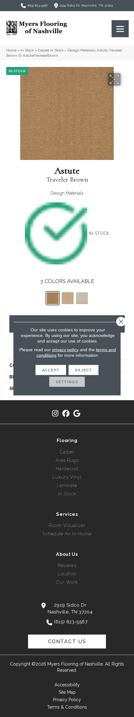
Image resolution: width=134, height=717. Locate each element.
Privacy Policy (67, 699)
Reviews (67, 565)
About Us (67, 554)
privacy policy (65, 349)
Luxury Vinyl (67, 477)
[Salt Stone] (82, 298)
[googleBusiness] (77, 414)
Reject (83, 370)
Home (11, 50)
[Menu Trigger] (120, 28)
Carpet (67, 451)
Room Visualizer (67, 525)
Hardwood (67, 468)
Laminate (67, 485)
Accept (51, 370)
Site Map (67, 692)
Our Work (67, 582)
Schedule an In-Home (67, 533)
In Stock (27, 50)
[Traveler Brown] (52, 298)
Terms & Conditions (67, 707)
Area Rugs (67, 460)
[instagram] (55, 414)
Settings (67, 381)
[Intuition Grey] (67, 298)
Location (67, 573)
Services (67, 514)
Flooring (67, 440)
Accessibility (67, 685)
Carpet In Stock (51, 50)
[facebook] (66, 414)
